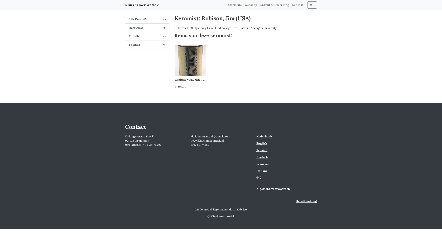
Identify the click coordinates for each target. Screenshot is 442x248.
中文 (259, 177)
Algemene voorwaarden (273, 188)
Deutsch (262, 157)
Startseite (235, 5)
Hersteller (147, 27)
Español (261, 150)
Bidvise (241, 209)
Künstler (147, 36)
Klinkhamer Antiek (142, 5)
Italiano (262, 171)
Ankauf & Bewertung (274, 5)
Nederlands (264, 136)
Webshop (250, 5)
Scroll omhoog (306, 201)
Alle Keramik (147, 19)
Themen (147, 44)
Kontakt (297, 5)
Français (262, 164)
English (261, 143)
